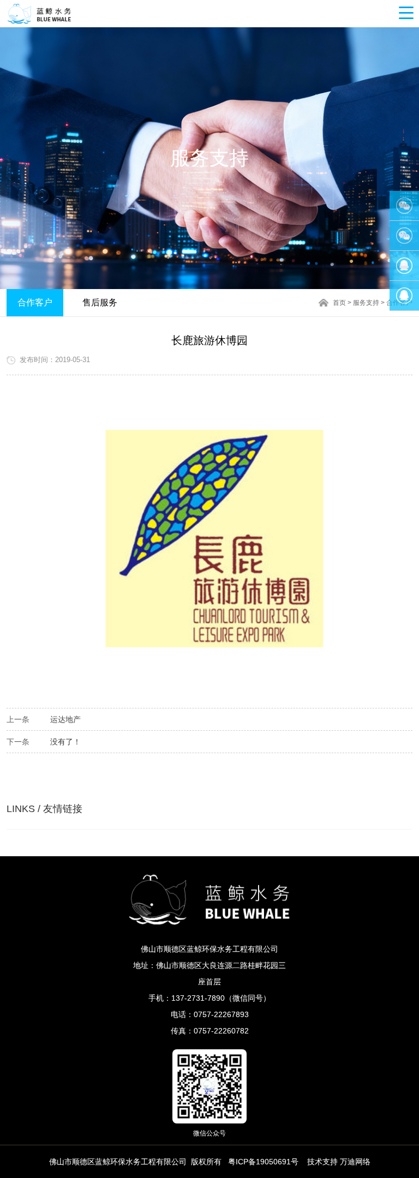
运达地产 (65, 719)
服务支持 (366, 302)
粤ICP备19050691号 (263, 1161)
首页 (339, 302)
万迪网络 (355, 1161)
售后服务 (99, 302)
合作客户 (34, 302)
